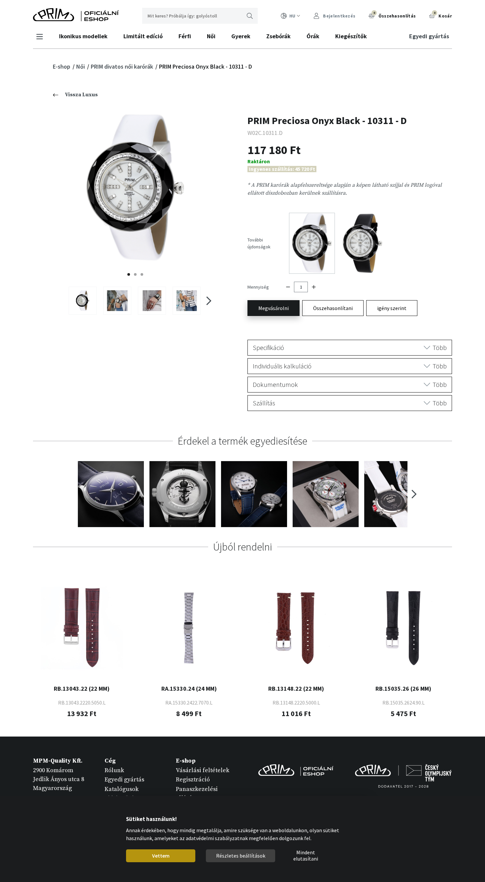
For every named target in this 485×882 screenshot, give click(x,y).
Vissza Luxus (81, 94)
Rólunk (114, 770)
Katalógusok (122, 789)
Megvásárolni (273, 308)
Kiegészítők (351, 36)
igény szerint (391, 308)
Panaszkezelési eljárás (197, 793)
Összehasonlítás (394, 15)
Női (211, 36)
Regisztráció (193, 779)
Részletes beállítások (240, 855)
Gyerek (240, 36)
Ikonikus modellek (83, 36)
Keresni (249, 16)
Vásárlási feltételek (202, 770)
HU (292, 16)
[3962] (117, 300)
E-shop (62, 66)
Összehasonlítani (333, 308)
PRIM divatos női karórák (122, 66)
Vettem (160, 855)
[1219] (82, 300)
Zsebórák (278, 36)
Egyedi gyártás (429, 36)
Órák (313, 36)
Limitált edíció (143, 36)
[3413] (152, 300)
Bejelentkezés (338, 16)
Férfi (184, 36)
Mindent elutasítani (305, 856)
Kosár (443, 15)
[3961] (186, 300)
